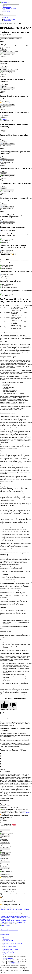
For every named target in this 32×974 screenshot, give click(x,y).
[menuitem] (17, 7)
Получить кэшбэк (8, 952)
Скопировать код (5, 830)
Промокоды (11, 38)
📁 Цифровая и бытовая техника (9, 103)
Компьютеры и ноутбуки (22, 909)
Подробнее (3, 49)
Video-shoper (7, 20)
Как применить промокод (10, 949)
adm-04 (2, 819)
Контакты (6, 939)
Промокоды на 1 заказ (9, 8)
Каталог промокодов (9, 19)
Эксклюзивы (7, 7)
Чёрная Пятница (5, 908)
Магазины (6, 10)
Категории (6, 11)
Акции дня (18, 38)
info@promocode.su (8, 958)
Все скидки (3, 38)
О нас (5, 937)
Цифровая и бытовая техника (18, 908)
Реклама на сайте (8, 940)
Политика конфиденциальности (12, 943)
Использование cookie (9, 946)
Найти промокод (8, 950)
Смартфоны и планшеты (7, 909)
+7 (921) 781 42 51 (14, 963)
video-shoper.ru (26, 812)
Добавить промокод (9, 954)
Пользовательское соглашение (12, 945)
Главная (5, 17)
